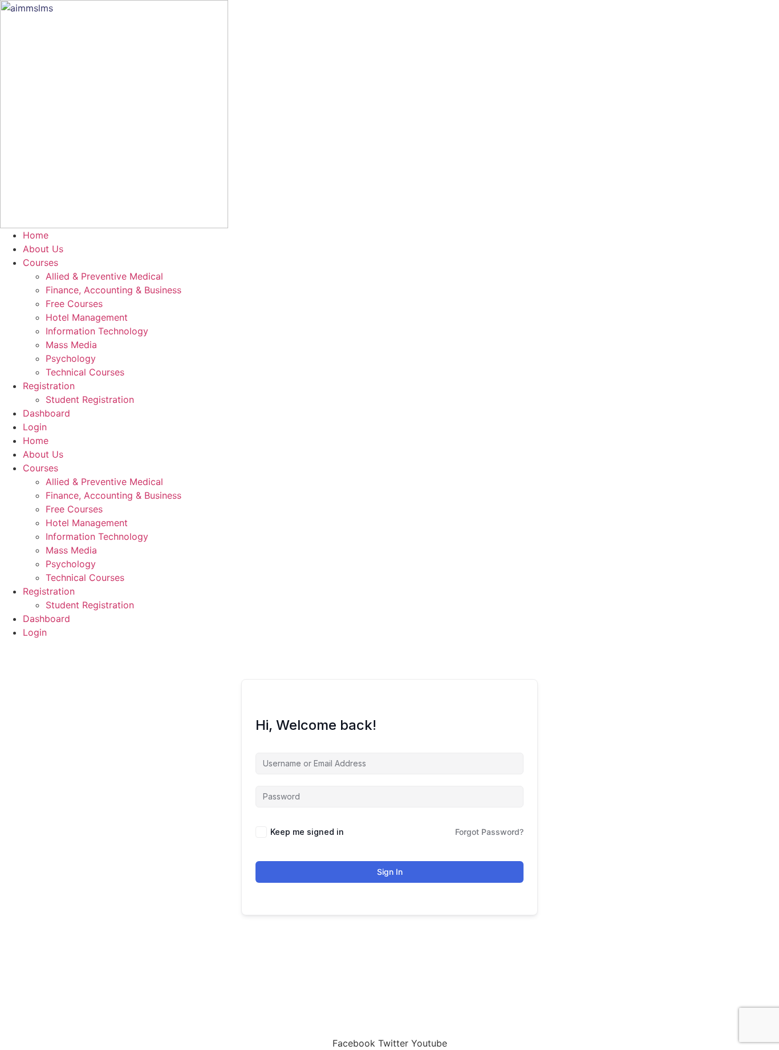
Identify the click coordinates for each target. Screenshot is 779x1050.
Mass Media (71, 344)
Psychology (71, 358)
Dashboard (46, 413)
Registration (49, 385)
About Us (43, 249)
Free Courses (74, 303)
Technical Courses (85, 372)
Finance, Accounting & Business (113, 290)
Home (35, 235)
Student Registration (90, 399)
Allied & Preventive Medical (104, 276)
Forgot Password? (489, 832)
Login (35, 427)
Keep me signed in (307, 832)
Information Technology (97, 331)
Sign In (390, 872)
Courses (40, 262)
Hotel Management (87, 317)
